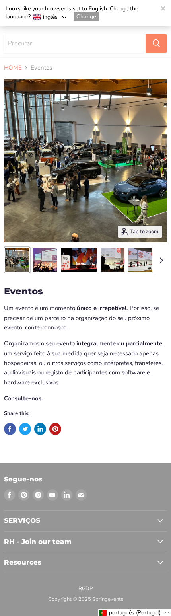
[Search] (156, 43)
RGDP (85, 588)
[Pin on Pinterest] (55, 429)
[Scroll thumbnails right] (160, 260)
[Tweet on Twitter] (25, 429)
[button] (50, 17)
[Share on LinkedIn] (40, 429)
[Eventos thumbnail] (17, 260)
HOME (13, 67)
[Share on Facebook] (10, 429)
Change (86, 16)
